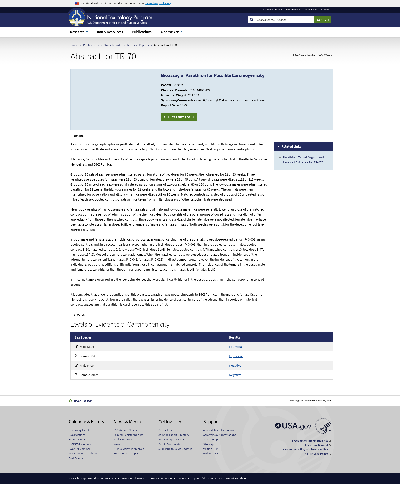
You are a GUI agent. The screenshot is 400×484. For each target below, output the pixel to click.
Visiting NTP (210, 449)
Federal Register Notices (128, 435)
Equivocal (236, 347)
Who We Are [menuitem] (169, 31)
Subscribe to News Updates (175, 449)
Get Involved (310, 9)
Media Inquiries (123, 439)
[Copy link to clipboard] (332, 55)
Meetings (77, 435)
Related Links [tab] (291, 146)
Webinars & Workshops (83, 453)
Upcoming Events (79, 430)
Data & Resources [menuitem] (109, 31)
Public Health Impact (127, 453)
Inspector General (316, 445)
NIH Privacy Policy (316, 454)
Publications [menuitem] (142, 31)
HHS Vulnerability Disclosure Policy (305, 449)
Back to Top (83, 401)
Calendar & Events (272, 9)
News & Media (293, 9)
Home (74, 45)
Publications (91, 45)
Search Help (210, 439)
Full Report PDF (177, 117)
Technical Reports (138, 45)
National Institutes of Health (225, 478)
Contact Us (165, 430)
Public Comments (169, 444)
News (117, 444)
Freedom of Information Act (310, 441)
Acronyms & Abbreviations (219, 435)
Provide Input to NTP (171, 439)
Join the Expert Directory (173, 435)
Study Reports (112, 45)
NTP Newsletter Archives (129, 449)
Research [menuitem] (77, 31)
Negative (235, 365)
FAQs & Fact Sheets (125, 430)
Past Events (76, 458)
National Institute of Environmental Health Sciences (157, 478)
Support (325, 9)
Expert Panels (77, 439)
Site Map (208, 444)
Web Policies (211, 453)
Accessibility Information (218, 430)
